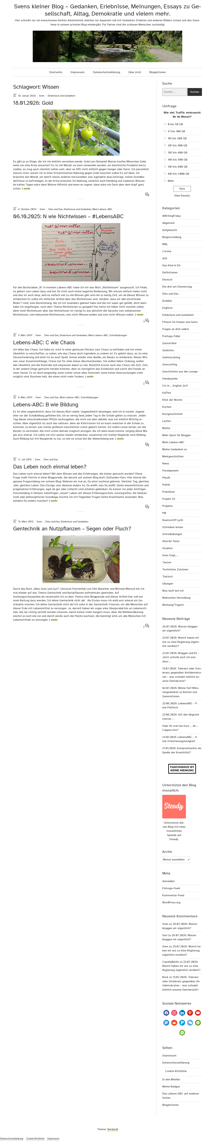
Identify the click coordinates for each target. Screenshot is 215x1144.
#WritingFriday (171, 216)
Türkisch (167, 576)
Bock (165, 977)
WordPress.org (171, 902)
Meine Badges (171, 1086)
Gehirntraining (171, 357)
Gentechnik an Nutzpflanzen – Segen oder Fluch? (72, 529)
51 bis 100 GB (176, 131)
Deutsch (167, 279)
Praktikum (168, 491)
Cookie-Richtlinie (176, 1071)
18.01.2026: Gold (33, 103)
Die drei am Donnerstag (177, 286)
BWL (165, 244)
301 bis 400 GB (177, 152)
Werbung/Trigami (173, 605)
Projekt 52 (168, 499)
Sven (41, 95)
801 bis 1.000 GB (178, 173)
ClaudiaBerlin (170, 962)
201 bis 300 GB (177, 145)
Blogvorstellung (171, 237)
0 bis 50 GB (175, 124)
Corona (166, 251)
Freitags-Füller (171, 336)
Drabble (167, 300)
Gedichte (168, 350)
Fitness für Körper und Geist (180, 322)
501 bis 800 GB (177, 166)
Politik (166, 484)
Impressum (78, 72)
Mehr (171, 181)
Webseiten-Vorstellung (176, 597)
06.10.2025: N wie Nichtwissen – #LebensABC (68, 217)
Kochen (166, 407)
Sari (164, 935)
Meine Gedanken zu (174, 449)
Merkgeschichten (173, 456)
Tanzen (166, 562)
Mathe (166, 428)
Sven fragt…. (170, 555)
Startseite (55, 72)
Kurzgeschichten (172, 414)
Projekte (167, 506)
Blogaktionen (157, 72)
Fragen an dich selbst (175, 329)
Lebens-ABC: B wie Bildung (45, 405)
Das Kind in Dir (171, 265)
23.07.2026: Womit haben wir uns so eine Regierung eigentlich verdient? (181, 642)
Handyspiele (170, 378)
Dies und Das (55, 209)
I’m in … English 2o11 (175, 385)
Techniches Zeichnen (175, 569)
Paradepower (170, 470)
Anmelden (168, 881)
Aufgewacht (169, 230)
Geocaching (169, 364)
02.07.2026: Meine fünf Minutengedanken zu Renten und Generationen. (180, 692)
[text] (15, 95)
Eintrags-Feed (171, 888)
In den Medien (171, 1079)
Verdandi (112, 1129)
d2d (164, 258)
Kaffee (166, 392)
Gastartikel (169, 343)
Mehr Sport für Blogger (176, 435)
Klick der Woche (172, 400)
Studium (167, 548)
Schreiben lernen (172, 527)
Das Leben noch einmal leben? (50, 467)
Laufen (166, 421)
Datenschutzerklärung (106, 72)
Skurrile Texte (170, 541)
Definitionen (170, 272)
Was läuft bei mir (173, 590)
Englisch (167, 308)
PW (164, 513)
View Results (182, 195)
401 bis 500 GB (177, 159)
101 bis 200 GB (177, 138)
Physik (166, 477)
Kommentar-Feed (173, 895)
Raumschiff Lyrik (172, 520)
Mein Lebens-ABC (102, 209)
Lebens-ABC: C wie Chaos (44, 343)
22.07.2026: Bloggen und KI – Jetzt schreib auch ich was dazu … (180, 657)
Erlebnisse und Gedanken (61, 95)
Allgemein (168, 223)
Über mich (134, 72)
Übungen (167, 583)
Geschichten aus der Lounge (180, 371)
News (165, 463)
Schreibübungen (118, 335)
